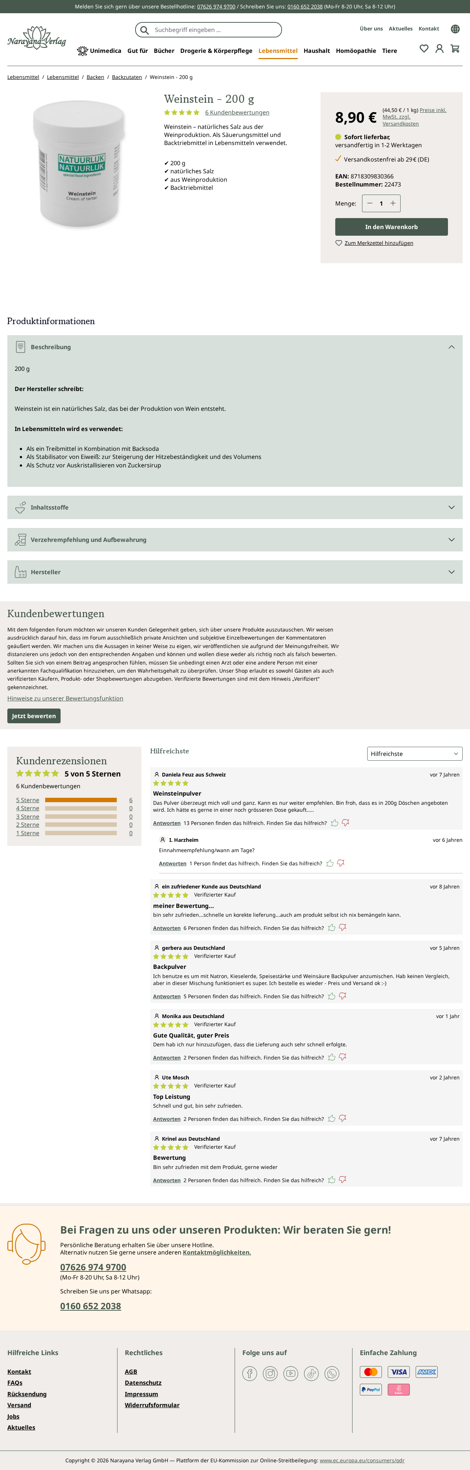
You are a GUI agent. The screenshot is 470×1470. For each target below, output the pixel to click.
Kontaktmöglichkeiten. (217, 1252)
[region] (78, 174)
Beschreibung (51, 347)
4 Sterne (27, 808)
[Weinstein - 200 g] (78, 163)
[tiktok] (311, 1373)
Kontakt (429, 28)
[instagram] (270, 1373)
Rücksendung (27, 1394)
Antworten (167, 822)
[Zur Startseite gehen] (36, 38)
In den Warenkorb (391, 227)
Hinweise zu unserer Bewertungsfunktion (65, 698)
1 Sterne (27, 833)
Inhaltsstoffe (50, 507)
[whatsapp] (332, 1373)
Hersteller (46, 572)
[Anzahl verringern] (369, 203)
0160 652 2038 (305, 6)
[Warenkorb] (455, 47)
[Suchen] (144, 30)
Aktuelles (401, 28)
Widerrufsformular (152, 1405)
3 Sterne (27, 816)
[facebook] (249, 1373)
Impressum (141, 1394)
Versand (19, 1405)
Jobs (13, 1416)
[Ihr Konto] (439, 47)
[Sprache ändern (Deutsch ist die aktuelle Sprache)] (455, 28)
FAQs (14, 1383)
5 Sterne (27, 800)
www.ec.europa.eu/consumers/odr (362, 1460)
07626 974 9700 (216, 6)
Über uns (371, 28)
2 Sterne (27, 825)
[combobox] (216, 30)
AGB (131, 1372)
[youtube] (290, 1373)
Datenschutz (143, 1383)
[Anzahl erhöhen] (393, 203)
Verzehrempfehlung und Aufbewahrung (89, 540)
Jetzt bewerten (34, 716)
